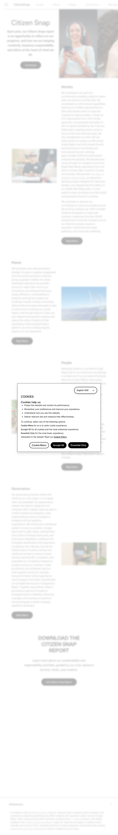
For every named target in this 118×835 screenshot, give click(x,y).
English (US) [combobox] (82, 390)
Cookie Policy (60, 437)
